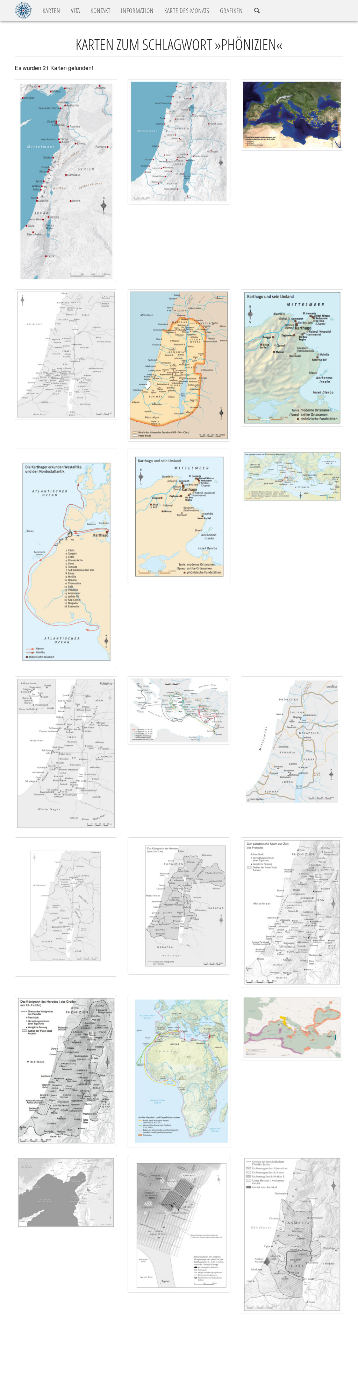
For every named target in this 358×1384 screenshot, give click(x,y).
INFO (137, 10)
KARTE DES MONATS (186, 10)
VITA (75, 10)
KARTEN (51, 10)
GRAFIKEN (231, 10)
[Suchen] (257, 11)
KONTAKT (100, 10)
